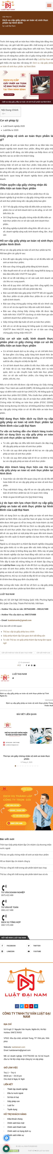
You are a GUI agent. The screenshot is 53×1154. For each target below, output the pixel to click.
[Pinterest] (31, 1006)
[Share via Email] (34, 665)
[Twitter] (22, 1006)
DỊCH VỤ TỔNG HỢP (11, 922)
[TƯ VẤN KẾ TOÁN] (4, 903)
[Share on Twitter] (29, 665)
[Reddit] (26, 1006)
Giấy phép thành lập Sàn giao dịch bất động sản (24, 636)
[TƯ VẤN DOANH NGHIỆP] (4, 888)
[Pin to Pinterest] (31, 665)
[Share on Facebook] (26, 665)
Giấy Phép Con (7, 16)
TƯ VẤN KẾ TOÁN (9, 907)
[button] (49, 5)
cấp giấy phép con (43, 653)
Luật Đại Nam (10, 26)
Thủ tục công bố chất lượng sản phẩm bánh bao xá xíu (24, 874)
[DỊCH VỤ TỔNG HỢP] (4, 918)
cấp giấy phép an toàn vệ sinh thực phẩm (17, 653)
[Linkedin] (36, 1006)
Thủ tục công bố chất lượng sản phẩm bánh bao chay (23, 868)
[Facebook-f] (17, 1006)
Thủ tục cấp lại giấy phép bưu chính (18, 632)
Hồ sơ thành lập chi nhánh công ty (15, 861)
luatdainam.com (18, 1047)
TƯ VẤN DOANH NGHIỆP (13, 892)
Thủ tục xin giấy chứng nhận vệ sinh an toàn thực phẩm (24, 855)
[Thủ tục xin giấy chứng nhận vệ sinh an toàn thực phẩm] (26, 736)
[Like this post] (21, 665)
